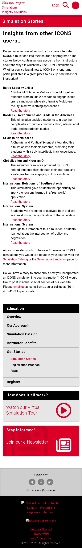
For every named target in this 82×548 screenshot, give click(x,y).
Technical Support (41, 529)
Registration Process (25, 365)
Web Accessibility (41, 538)
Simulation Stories (23, 359)
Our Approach (18, 325)
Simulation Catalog (15, 259)
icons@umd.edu (45, 490)
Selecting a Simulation (52, 259)
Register (13, 382)
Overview (14, 317)
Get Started (16, 352)
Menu (75, 5)
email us (19, 287)
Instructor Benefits (21, 343)
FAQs (14, 371)
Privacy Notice (41, 533)
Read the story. (21, 110)
